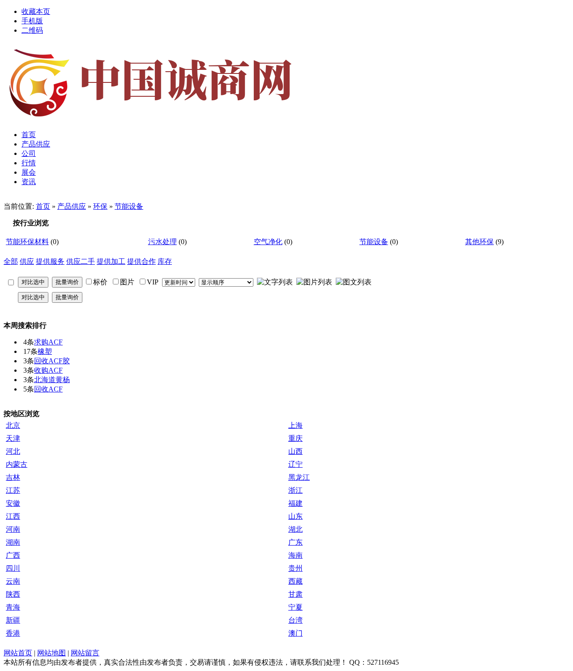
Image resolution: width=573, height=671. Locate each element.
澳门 (295, 633)
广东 (295, 542)
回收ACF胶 (52, 361)
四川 (13, 568)
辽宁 (295, 464)
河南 (13, 529)
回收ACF (48, 389)
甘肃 (295, 594)
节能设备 (129, 206)
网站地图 (51, 653)
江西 (13, 516)
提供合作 (141, 261)
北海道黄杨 (52, 379)
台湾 (295, 620)
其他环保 (479, 241)
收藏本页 (35, 11)
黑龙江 (299, 477)
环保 (100, 206)
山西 (295, 451)
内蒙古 (16, 464)
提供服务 (50, 261)
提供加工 (111, 261)
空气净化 (268, 241)
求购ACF (48, 342)
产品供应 (71, 206)
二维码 (32, 30)
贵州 (295, 568)
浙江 (295, 490)
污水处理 (162, 241)
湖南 (13, 542)
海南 (295, 555)
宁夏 (295, 607)
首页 (43, 206)
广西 (13, 555)
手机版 (32, 21)
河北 (13, 451)
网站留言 (85, 653)
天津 (13, 438)
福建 (295, 503)
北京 (13, 425)
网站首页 (18, 653)
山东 (295, 516)
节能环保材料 (27, 241)
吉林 (13, 477)
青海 (13, 607)
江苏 (13, 490)
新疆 (13, 620)
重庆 (295, 438)
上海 (295, 425)
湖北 (295, 529)
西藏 (295, 581)
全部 (11, 261)
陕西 (13, 594)
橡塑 (45, 351)
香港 (13, 633)
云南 (13, 581)
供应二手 (80, 261)
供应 (27, 261)
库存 (165, 261)
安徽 (13, 503)
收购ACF (48, 370)
